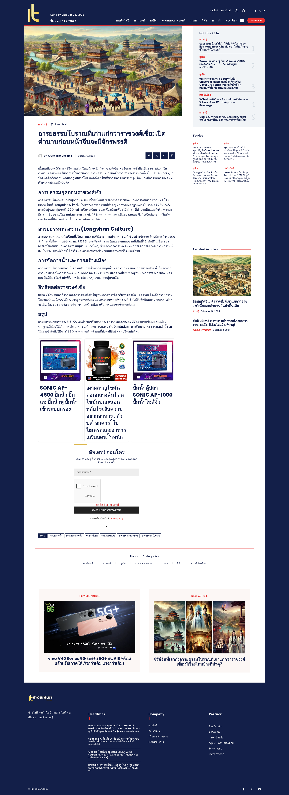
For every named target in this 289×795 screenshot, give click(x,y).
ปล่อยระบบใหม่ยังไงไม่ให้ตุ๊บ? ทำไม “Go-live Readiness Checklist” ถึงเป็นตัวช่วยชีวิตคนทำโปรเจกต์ (223, 46)
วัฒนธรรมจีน (108, 535)
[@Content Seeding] (41, 156)
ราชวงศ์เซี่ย (92, 535)
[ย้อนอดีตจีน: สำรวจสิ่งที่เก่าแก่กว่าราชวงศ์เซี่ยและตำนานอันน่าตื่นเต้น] (222, 275)
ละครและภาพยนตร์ (202, 330)
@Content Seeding (60, 155)
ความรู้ (42, 124)
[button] (243, 11)
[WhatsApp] (172, 155)
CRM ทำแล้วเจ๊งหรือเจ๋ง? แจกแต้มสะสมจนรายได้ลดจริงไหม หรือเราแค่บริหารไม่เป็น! (222, 118)
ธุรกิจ (202, 57)
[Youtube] (264, 11)
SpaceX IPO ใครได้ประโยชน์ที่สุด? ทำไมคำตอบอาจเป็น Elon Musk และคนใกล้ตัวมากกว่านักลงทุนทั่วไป (236, 153)
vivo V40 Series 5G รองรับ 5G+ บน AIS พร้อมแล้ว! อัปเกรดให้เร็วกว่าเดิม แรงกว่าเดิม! (89, 661)
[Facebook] (256, 11)
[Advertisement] (222, 213)
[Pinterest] (164, 155)
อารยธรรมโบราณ (151, 535)
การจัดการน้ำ (55, 535)
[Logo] (34, 12)
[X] (260, 11)
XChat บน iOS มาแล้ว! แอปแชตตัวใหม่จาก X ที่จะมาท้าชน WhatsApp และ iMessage (223, 102)
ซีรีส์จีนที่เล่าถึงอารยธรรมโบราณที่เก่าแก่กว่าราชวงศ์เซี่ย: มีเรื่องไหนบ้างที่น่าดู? (220, 323)
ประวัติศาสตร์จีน (74, 535)
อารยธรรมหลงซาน (128, 535)
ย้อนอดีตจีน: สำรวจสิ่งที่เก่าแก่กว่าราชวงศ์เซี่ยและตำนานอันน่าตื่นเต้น (220, 303)
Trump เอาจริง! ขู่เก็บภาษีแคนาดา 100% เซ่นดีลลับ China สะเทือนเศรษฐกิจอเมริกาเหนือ (222, 64)
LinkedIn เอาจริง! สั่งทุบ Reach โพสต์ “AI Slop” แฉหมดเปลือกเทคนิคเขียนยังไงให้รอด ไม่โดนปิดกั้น (237, 176)
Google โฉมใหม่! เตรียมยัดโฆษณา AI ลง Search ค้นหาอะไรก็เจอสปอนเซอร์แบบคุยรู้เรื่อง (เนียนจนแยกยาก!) (206, 178)
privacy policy (116, 518)
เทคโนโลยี (205, 95)
